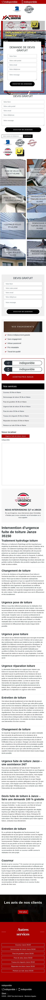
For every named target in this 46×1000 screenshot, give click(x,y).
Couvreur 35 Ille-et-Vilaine (12, 392)
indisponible (10, 1)
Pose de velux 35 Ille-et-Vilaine (13, 411)
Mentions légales (30, 996)
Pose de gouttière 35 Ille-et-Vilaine (15, 402)
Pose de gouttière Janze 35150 (23, 953)
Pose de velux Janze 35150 (23, 958)
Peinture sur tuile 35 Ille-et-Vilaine (14, 425)
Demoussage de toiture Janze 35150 (23, 949)
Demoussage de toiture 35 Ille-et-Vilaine (16, 397)
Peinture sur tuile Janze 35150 (23, 971)
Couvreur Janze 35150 (23, 945)
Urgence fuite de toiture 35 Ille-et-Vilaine (16, 406)
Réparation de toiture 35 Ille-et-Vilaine (16, 420)
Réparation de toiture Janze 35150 (23, 966)
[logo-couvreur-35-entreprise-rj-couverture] (11, 17)
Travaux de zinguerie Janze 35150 (23, 962)
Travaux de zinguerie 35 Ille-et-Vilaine (16, 416)
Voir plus (23, 912)
